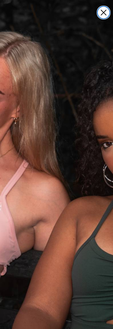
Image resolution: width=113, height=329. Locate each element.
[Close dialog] (103, 12)
